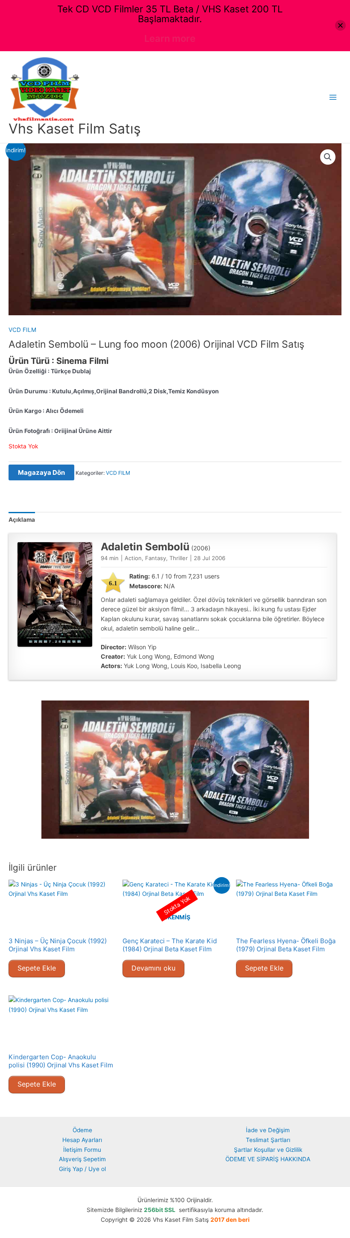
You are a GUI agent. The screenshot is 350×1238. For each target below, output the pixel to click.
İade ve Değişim (268, 1130)
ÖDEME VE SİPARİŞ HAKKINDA (267, 1159)
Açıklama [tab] (22, 519)
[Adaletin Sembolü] (55, 594)
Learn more (169, 38)
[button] (327, 157)
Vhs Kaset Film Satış (75, 128)
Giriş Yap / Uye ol (82, 1168)
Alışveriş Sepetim (82, 1159)
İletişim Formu (82, 1149)
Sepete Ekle (37, 968)
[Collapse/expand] (340, 25)
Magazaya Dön (41, 472)
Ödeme (82, 1130)
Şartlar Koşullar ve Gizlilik (268, 1149)
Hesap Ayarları (82, 1139)
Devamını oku (153, 968)
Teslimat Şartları (268, 1139)
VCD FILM (22, 329)
